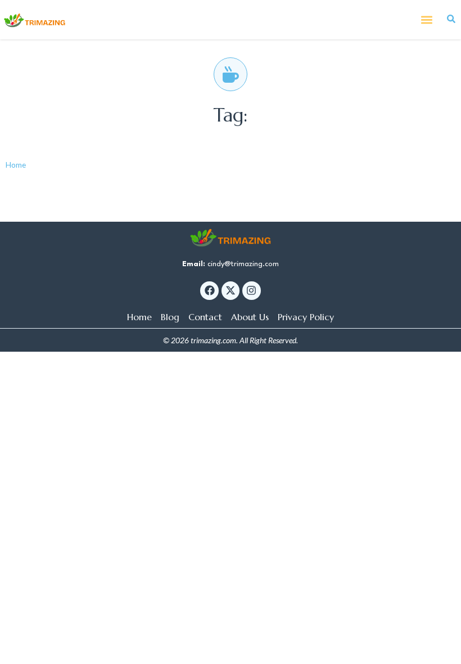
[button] (426, 20)
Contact (205, 316)
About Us (250, 316)
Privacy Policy (306, 316)
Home (16, 164)
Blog (170, 316)
